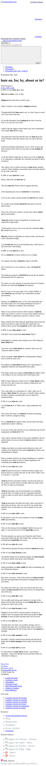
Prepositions (9, 69)
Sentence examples (12, 688)
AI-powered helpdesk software (16, 716)
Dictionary (9, 67)
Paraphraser (9, 731)
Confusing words (11, 680)
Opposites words (11, 684)
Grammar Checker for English (16, 698)
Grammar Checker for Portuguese (17, 706)
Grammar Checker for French (15, 704)
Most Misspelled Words (13, 686)
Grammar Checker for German (16, 702)
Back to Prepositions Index (12, 41)
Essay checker (12, 728)
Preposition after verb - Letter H (16, 71)
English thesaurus (11, 678)
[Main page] (9, 2)
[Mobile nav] (2, 41)
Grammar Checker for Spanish (16, 700)
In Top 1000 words (7, 88)
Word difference (11, 690)
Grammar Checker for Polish (15, 708)
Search (37, 63)
